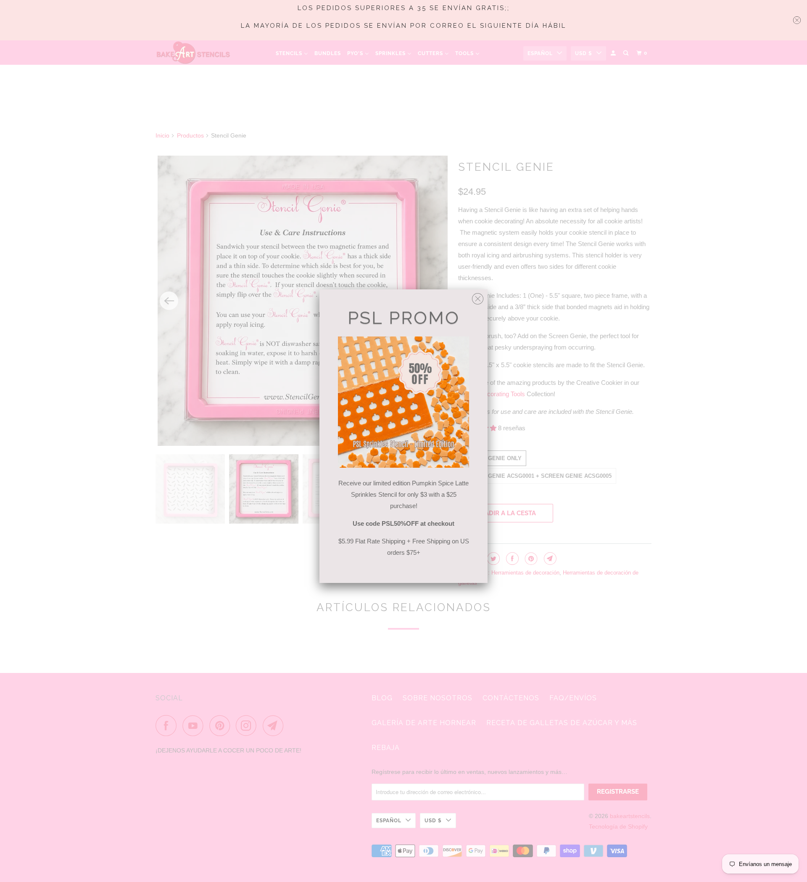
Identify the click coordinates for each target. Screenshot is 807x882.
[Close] (477, 296)
